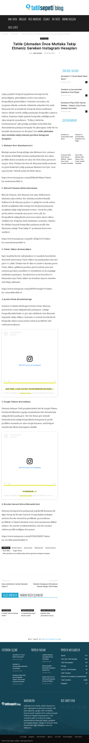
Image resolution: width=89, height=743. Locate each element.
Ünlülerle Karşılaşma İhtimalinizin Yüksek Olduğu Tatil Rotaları (45, 585)
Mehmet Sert (39, 548)
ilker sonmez (37, 53)
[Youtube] (84, 707)
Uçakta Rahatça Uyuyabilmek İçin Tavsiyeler (47, 657)
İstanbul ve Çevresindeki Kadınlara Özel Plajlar (20, 666)
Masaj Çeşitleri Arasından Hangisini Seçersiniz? (48, 668)
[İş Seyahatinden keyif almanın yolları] (29, 605)
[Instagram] (68, 707)
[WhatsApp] (40, 59)
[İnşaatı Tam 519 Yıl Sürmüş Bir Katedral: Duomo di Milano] (36, 679)
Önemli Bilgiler (69, 19)
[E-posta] (54, 59)
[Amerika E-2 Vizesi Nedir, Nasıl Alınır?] (67, 128)
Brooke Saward (17, 548)
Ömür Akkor (6, 550)
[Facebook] (27, 59)
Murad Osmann (51, 548)
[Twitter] (33, 59)
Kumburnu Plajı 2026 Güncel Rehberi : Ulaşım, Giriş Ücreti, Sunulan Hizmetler (73, 105)
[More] (61, 59)
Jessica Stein (25, 393)
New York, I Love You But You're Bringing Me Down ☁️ (30, 389)
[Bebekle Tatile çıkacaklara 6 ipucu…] (49, 605)
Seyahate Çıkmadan (27, 610)
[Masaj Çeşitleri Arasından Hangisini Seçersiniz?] (36, 668)
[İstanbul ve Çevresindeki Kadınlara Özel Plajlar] (81, 128)
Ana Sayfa (12, 19)
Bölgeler (22, 19)
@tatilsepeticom (51, 639)
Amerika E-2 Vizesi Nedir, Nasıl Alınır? (67, 137)
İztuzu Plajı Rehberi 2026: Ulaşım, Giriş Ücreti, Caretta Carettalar (79, 159)
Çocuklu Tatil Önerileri (48, 610)
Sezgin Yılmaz (17, 550)
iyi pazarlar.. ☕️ (30, 491)
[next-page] (6, 620)
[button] (84, 19)
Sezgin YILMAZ (25, 495)
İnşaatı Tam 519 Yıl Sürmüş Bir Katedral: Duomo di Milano (48, 679)
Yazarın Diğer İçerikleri (31, 595)
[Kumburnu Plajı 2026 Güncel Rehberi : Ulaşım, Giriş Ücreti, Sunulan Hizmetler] (67, 149)
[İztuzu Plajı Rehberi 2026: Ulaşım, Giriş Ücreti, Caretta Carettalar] (81, 149)
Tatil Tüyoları (15, 34)
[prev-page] (3, 620)
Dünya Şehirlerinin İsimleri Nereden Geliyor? (15, 585)
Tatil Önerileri (34, 19)
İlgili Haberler (10, 595)
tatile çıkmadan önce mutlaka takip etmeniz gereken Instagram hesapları (26, 553)
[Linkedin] (47, 59)
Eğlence (46, 19)
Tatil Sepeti (13, 27)
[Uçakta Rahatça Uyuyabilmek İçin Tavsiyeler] (36, 657)
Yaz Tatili (56, 19)
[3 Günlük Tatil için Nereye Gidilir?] (10, 605)
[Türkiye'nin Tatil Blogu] (44, 8)
